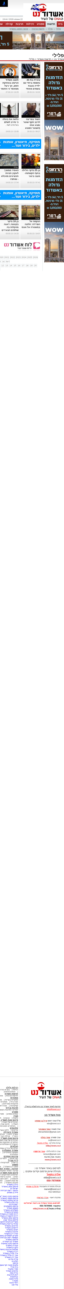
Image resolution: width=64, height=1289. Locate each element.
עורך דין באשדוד (11, 1257)
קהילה (9, 24)
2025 (29, 257)
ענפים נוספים (12, 1114)
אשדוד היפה (12, 1134)
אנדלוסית (14, 1277)
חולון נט (14, 1261)
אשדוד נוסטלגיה (10, 1150)
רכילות (30, 24)
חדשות (51, 24)
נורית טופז (14, 1273)
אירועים (15, 1130)
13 (7, 265)
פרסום (15, 1263)
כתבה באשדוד (12, 1247)
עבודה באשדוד (11, 1245)
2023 (18, 257)
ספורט (40, 24)
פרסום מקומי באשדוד (9, 1198)
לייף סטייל (13, 1160)
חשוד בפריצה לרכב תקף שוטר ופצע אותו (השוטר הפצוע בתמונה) (31, 125)
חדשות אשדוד (44, 59)
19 (31, 265)
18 (27, 265)
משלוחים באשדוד (10, 1210)
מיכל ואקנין (13, 1279)
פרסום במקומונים (11, 1206)
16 (19, 265)
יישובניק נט (13, 1204)
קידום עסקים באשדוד (9, 1200)
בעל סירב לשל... (12, 125)
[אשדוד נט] (41, 1099)
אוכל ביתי (14, 1102)
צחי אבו (15, 1285)
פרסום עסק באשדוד (9, 1186)
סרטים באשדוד (11, 1182)
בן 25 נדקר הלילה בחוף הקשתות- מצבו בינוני (31, 173)
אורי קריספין (39, 1151)
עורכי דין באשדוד (11, 1234)
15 (15, 265)
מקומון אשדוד (12, 1208)
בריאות (15, 1162)
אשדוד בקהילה (10, 1132)
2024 (24, 257)
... (39, 179)
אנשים (7, 1118)
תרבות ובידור (12, 1108)
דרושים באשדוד (11, 1228)
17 (23, 265)
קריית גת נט (13, 1259)
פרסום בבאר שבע (10, 1220)
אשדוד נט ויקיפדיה (10, 1241)
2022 (12, 257)
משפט (15, 1164)
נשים (16, 1177)
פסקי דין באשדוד (11, 1166)
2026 (35, 257)
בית (60, 24)
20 (35, 265)
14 (11, 265)
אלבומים (14, 1128)
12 (2, 265)
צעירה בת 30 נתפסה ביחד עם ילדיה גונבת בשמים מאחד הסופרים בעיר (31, 86)
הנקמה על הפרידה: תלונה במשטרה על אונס (31, 224)
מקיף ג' (15, 1281)
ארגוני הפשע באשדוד (18, 29)
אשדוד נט (58, 59)
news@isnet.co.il (53, 1160)
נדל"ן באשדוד (12, 1184)
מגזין (15, 1116)
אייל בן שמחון (12, 1192)
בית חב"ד (14, 1267)
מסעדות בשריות (11, 1100)
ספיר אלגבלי (13, 1269)
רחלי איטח (13, 1283)
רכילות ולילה (12, 1087)
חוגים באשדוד (12, 1230)
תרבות (19, 24)
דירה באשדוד (12, 1251)
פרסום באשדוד (11, 1239)
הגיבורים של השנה (10, 1122)
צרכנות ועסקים (11, 1156)
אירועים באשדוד (11, 1226)
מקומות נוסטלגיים (10, 1152)
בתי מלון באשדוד (11, 1202)
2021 (6, 257)
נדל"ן (50, 29)
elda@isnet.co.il (53, 1146)
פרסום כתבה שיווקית (9, 1243)
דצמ (8, 261)
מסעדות (14, 1098)
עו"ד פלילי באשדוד (10, 1253)
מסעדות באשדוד (11, 1212)
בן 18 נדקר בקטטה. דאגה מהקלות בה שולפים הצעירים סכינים (10, 227)
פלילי (58, 29)
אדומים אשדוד (12, 1271)
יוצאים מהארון (9, 1092)
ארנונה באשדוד (11, 1232)
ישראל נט (14, 1188)
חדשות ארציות (38, 29)
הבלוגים (14, 1146)
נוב (3, 261)
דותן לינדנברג (12, 1275)
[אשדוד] (43, 21)
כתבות (15, 1118)
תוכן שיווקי (14, 1158)
